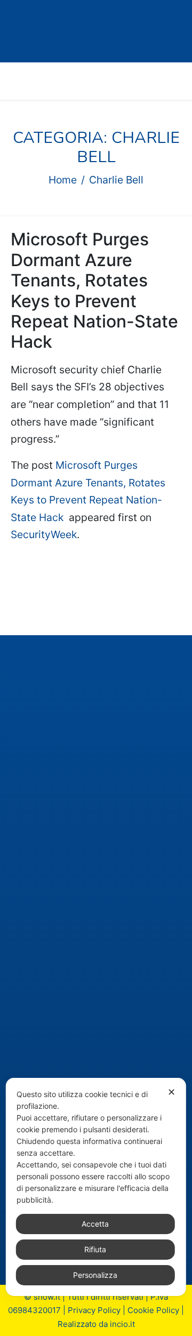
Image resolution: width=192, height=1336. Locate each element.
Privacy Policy (94, 1310)
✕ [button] (171, 1092)
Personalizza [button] (95, 1274)
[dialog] (96, 1187)
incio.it (122, 1324)
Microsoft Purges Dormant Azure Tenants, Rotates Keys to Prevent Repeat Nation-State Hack (94, 290)
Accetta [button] (95, 1223)
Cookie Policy (153, 1310)
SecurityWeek (44, 534)
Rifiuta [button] (95, 1249)
